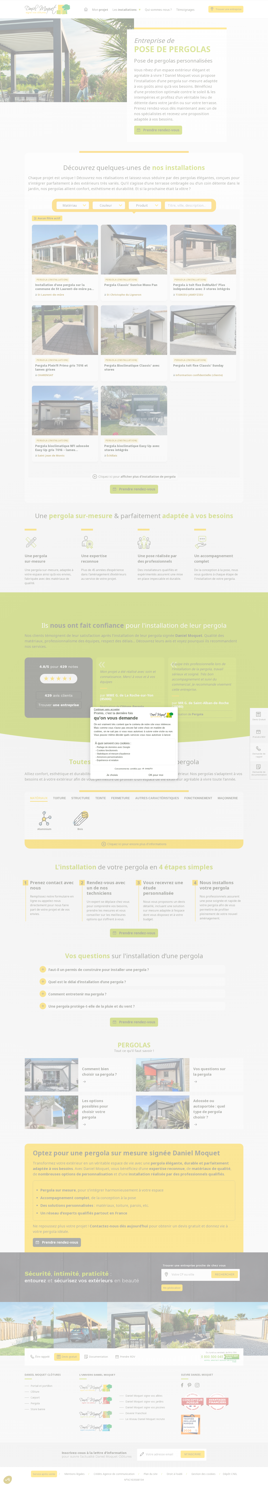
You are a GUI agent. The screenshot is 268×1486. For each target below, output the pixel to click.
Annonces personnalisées (110, 757)
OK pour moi (156, 774)
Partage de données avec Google (113, 747)
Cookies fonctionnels (107, 750)
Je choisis (112, 774)
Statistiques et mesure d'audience (113, 753)
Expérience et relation (108, 760)
